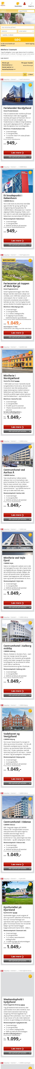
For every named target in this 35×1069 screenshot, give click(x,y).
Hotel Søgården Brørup (25, 970)
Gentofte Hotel (23, 347)
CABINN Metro (23, 167)
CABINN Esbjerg (23, 705)
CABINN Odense (23, 793)
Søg (17, 40)
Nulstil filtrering (27, 65)
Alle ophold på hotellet (17, 157)
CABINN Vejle (22, 529)
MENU (3, 11)
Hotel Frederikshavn (24, 79)
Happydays (6, 79)
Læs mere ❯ (17, 152)
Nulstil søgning (30, 43)
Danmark (13, 79)
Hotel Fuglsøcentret (24, 255)
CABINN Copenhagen (24, 1063)
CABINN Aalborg (23, 617)
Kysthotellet (22, 878)
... (17, 79)
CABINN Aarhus (23, 441)
